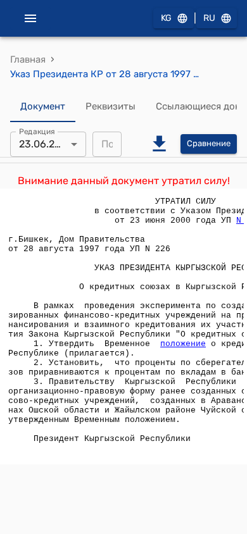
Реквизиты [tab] (111, 106)
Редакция (37, 131)
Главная (28, 59)
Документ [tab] (42, 106)
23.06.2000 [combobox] (46, 144)
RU (209, 18)
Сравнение (209, 143)
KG (166, 18)
